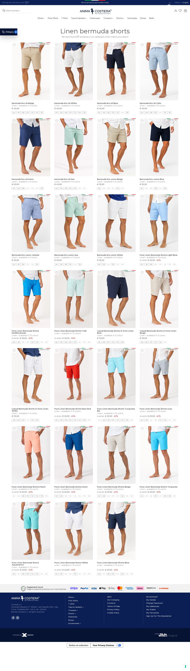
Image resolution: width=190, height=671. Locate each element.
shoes (143, 18)
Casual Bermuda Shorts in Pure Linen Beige (158, 332)
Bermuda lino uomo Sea (66, 255)
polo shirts (53, 18)
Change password (154, 603)
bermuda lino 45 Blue (107, 103)
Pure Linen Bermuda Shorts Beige (114, 487)
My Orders (151, 609)
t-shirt (64, 18)
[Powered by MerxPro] (23, 635)
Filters (10, 31)
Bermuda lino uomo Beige (110, 179)
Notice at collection (78, 645)
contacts (111, 603)
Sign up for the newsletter (158, 616)
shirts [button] (40, 18)
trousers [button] (107, 18)
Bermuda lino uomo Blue (152, 179)
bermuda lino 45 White (65, 103)
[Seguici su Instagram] (18, 618)
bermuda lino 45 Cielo (150, 103)
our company (113, 600)
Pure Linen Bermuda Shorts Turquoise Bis (116, 410)
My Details (151, 600)
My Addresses (152, 606)
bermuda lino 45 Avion (23, 179)
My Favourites (152, 613)
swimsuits (132, 18)
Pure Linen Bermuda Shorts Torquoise (158, 487)
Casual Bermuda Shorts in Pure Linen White (30, 410)
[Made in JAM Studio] (166, 635)
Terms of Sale (113, 606)
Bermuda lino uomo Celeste (25, 255)
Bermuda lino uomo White (110, 255)
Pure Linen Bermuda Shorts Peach (29, 487)
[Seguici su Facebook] (13, 618)
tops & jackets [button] (78, 18)
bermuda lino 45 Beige (23, 103)
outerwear (95, 18)
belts (151, 18)
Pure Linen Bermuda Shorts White (71, 563)
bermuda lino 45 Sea (64, 179)
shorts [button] (119, 18)
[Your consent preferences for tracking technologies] (185, 666)
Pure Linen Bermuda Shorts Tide (70, 331)
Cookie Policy (113, 613)
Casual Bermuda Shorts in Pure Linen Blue (115, 332)
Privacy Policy (113, 609)
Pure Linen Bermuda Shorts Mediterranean (25, 332)
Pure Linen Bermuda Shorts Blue (113, 563)
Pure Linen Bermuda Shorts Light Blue (158, 255)
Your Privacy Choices (103, 645)
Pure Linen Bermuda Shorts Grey (156, 409)
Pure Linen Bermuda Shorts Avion (71, 487)
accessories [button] (74, 623)
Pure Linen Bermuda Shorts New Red (72, 409)
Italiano (177, 2)
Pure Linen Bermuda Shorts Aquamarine (25, 564)
